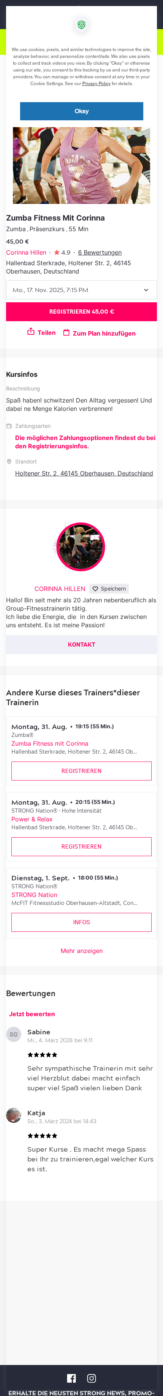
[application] (81, 698)
